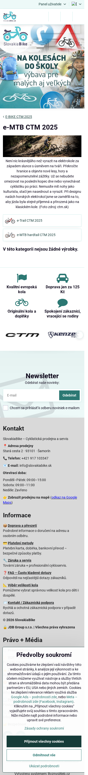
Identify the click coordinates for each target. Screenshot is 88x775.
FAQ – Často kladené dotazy (29, 573)
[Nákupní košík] (66, 16)
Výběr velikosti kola (23, 585)
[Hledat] (54, 16)
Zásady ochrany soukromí (44, 728)
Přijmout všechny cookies (44, 741)
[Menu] (78, 16)
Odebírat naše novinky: (42, 383)
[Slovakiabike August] (42, 67)
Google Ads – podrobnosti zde (34, 697)
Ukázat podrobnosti (44, 766)
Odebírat (69, 395)
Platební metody (20, 543)
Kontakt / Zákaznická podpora (31, 603)
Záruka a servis (19, 560)
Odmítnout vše (44, 755)
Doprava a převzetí (22, 526)
